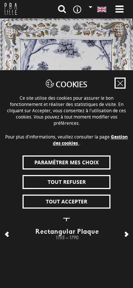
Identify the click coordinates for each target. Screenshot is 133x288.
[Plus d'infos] (66, 218)
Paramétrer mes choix (66, 162)
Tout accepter (66, 201)
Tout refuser (67, 181)
